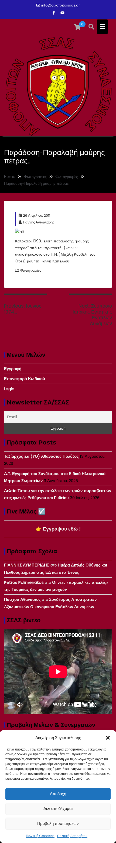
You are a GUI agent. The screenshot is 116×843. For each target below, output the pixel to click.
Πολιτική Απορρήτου (72, 836)
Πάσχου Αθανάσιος (22, 599)
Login (9, 388)
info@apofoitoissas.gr (60, 5)
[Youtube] (62, 13)
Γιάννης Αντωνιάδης (38, 222)
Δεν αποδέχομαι (58, 808)
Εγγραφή (12, 368)
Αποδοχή (58, 793)
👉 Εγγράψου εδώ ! (58, 528)
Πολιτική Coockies (40, 836)
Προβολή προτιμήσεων (58, 823)
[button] (108, 737)
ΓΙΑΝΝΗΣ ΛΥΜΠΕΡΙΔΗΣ (26, 565)
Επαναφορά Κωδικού (24, 378)
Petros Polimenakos (24, 582)
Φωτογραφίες (30, 270)
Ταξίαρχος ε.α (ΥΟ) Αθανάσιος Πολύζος (41, 456)
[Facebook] (53, 13)
